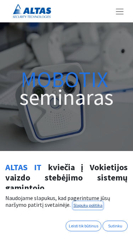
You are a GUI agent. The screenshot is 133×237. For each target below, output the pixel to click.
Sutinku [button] (115, 225)
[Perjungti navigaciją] (120, 11)
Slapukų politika (87, 205)
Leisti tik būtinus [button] (83, 225)
